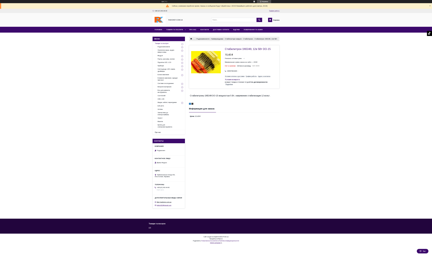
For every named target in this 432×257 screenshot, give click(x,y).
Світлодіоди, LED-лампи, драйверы (166, 70)
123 (150, 227)
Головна (158, 29)
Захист (160, 118)
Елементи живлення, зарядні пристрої (168, 79)
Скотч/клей (161, 95)
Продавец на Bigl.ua (216, 239)
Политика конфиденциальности (229, 241)
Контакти (204, 29)
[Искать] (259, 20)
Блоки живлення (163, 74)
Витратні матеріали (164, 87)
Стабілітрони (248, 39)
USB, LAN (161, 99)
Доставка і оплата (221, 29)
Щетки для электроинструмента (165, 126)
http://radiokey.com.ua (164, 202)
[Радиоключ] (159, 24)
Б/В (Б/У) (161, 106)
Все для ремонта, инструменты (164, 91)
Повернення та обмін (253, 29)
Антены (160, 109)
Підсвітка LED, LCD (164, 62)
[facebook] (190, 104)
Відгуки (236, 29)
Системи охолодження (166, 83)
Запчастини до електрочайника (163, 113)
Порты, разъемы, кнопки (166, 59)
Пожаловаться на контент (209, 241)
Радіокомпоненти (203, 39)
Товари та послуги (174, 29)
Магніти (160, 121)
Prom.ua (225, 237)
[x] (192, 104)
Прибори (161, 66)
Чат (424, 251)
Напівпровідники (217, 39)
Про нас (192, 29)
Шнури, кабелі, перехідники (167, 102)
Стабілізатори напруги (233, 39)
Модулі (160, 55)
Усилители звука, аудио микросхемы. (166, 51)
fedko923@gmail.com (164, 205)
